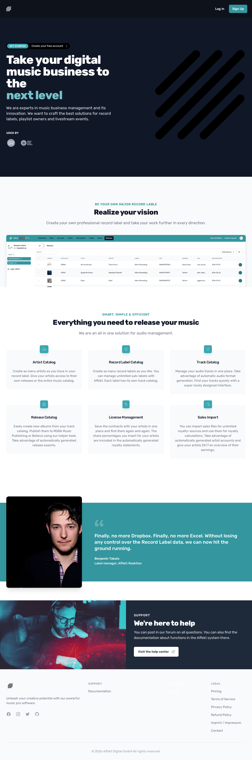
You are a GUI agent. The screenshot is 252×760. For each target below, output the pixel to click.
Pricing (216, 691)
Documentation (99, 691)
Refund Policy (221, 715)
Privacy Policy (221, 707)
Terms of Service (223, 699)
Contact (217, 730)
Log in (219, 9)
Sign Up (238, 9)
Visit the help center (153, 652)
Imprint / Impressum (226, 723)
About (174, 691)
